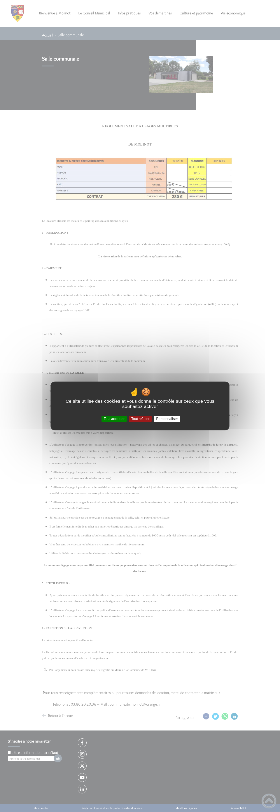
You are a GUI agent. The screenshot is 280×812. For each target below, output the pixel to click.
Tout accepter (114, 419)
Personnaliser (167, 419)
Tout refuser (140, 419)
